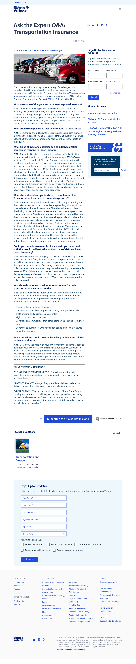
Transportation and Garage (48, 51)
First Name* (93, 71)
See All (116, 433)
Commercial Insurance (90, 545)
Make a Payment (21, 2)
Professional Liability (61, 545)
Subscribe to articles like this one (68, 419)
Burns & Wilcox (46, 99)
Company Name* (95, 82)
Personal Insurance (34, 545)
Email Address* (113, 82)
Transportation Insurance (70, 550)
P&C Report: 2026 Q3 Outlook (103, 113)
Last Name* (111, 71)
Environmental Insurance (37, 550)
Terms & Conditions (64, 649)
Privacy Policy (79, 649)
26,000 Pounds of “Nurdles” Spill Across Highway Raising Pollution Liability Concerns (105, 131)
